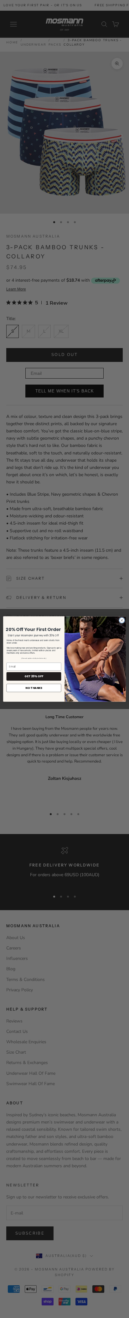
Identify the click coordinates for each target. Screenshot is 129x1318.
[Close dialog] (122, 620)
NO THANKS (33, 688)
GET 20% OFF (33, 676)
